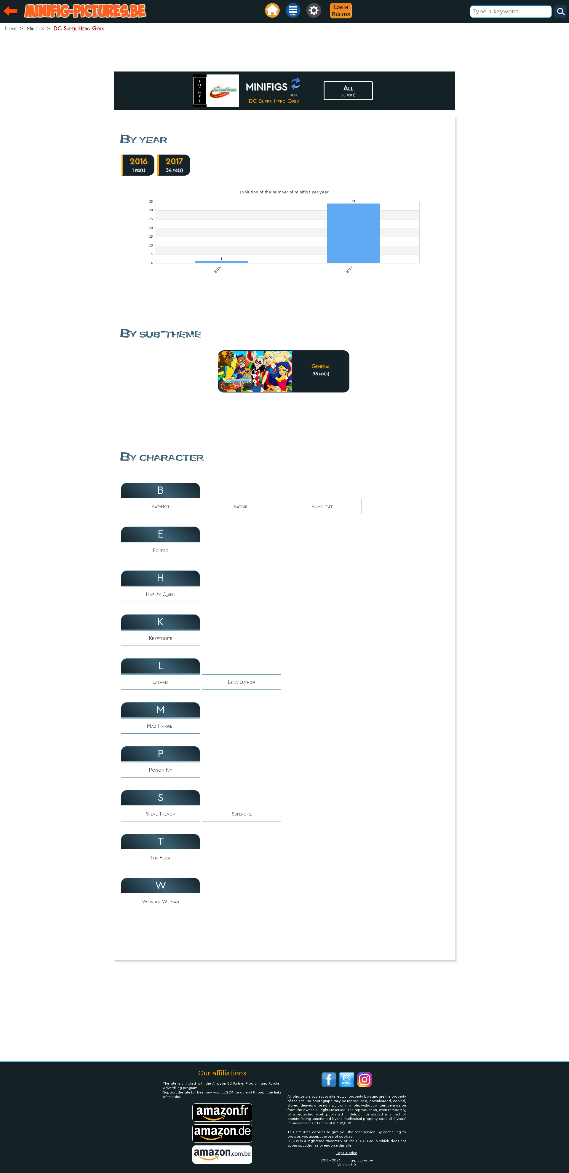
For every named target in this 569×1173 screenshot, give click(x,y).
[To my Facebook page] (329, 1080)
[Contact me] (347, 1080)
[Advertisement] (284, 52)
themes (200, 90)
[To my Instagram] (364, 1080)
